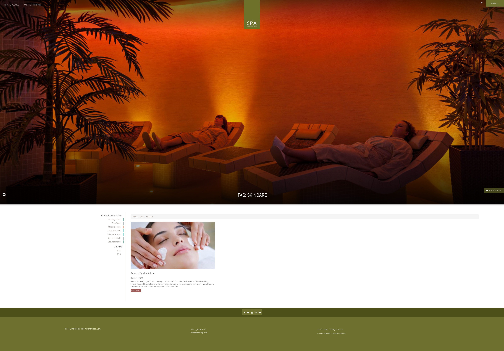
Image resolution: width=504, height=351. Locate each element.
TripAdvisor (256, 312)
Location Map (323, 329)
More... (260, 312)
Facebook (244, 312)
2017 (119, 250)
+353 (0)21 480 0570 (198, 329)
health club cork (114, 231)
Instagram (252, 312)
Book (493, 3)
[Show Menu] (481, 3)
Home (135, 217)
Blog (141, 217)
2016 (119, 254)
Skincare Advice (113, 234)
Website (335, 333)
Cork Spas (116, 223)
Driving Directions (336, 329)
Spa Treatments (114, 242)
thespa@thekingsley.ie (199, 333)
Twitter (248, 312)
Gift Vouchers (494, 190)
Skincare (149, 217)
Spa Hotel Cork (114, 238)
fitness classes (114, 227)
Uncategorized (114, 219)
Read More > (135, 291)
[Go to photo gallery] (4, 194)
